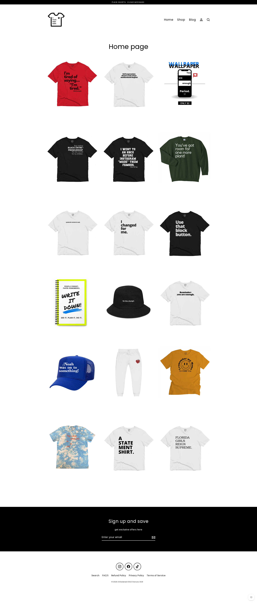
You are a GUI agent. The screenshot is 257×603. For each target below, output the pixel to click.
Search (95, 575)
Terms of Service (156, 575)
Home (168, 20)
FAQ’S (105, 575)
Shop (181, 20)
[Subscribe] (153, 537)
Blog (192, 20)
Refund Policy (118, 575)
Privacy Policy (136, 575)
